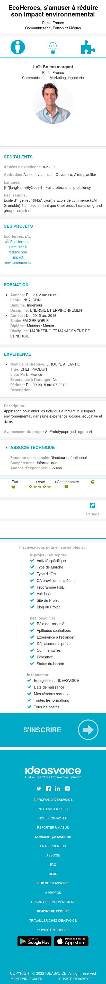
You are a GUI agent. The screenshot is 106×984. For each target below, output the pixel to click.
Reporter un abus (53, 827)
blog (53, 873)
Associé (53, 855)
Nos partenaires (53, 809)
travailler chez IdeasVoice (53, 920)
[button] (53, 730)
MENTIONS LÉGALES (27, 978)
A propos (53, 892)
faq (53, 864)
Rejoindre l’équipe (53, 911)
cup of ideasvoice (53, 883)
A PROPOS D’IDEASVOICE (53, 799)
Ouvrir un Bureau (53, 929)
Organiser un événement (53, 902)
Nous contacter (53, 818)
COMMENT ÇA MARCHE (53, 836)
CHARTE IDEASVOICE (75, 978)
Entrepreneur (53, 846)
